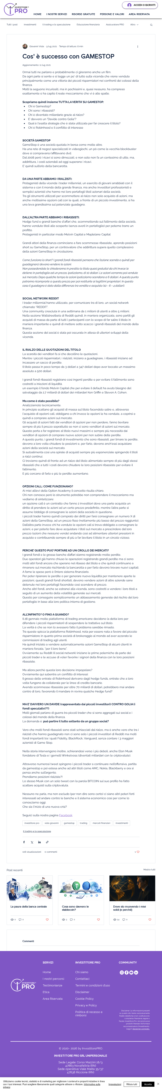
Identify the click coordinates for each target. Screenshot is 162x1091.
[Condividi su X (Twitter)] (31, 842)
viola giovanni (52, 823)
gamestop (69, 823)
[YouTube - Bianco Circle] (131, 972)
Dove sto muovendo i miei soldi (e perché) (129, 908)
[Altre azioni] (138, 46)
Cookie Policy (84, 998)
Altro (132, 24)
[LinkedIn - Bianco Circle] (136, 972)
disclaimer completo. (141, 1029)
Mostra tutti (149, 869)
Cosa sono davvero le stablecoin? (75, 908)
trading (83, 823)
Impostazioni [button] (115, 1084)
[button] (56, 14)
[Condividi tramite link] (47, 842)
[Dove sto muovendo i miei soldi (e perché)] (132, 888)
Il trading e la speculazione (56, 24)
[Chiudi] (158, 1084)
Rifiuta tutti (131, 1084)
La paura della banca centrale (29, 906)
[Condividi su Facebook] (23, 842)
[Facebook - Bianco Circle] (127, 972)
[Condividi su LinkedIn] (39, 842)
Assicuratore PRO (115, 24)
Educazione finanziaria (88, 24)
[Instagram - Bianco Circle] (122, 972)
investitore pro (32, 823)
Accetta (148, 1084)
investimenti (30, 24)
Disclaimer (82, 992)
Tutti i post (12, 24)
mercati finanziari (101, 823)
